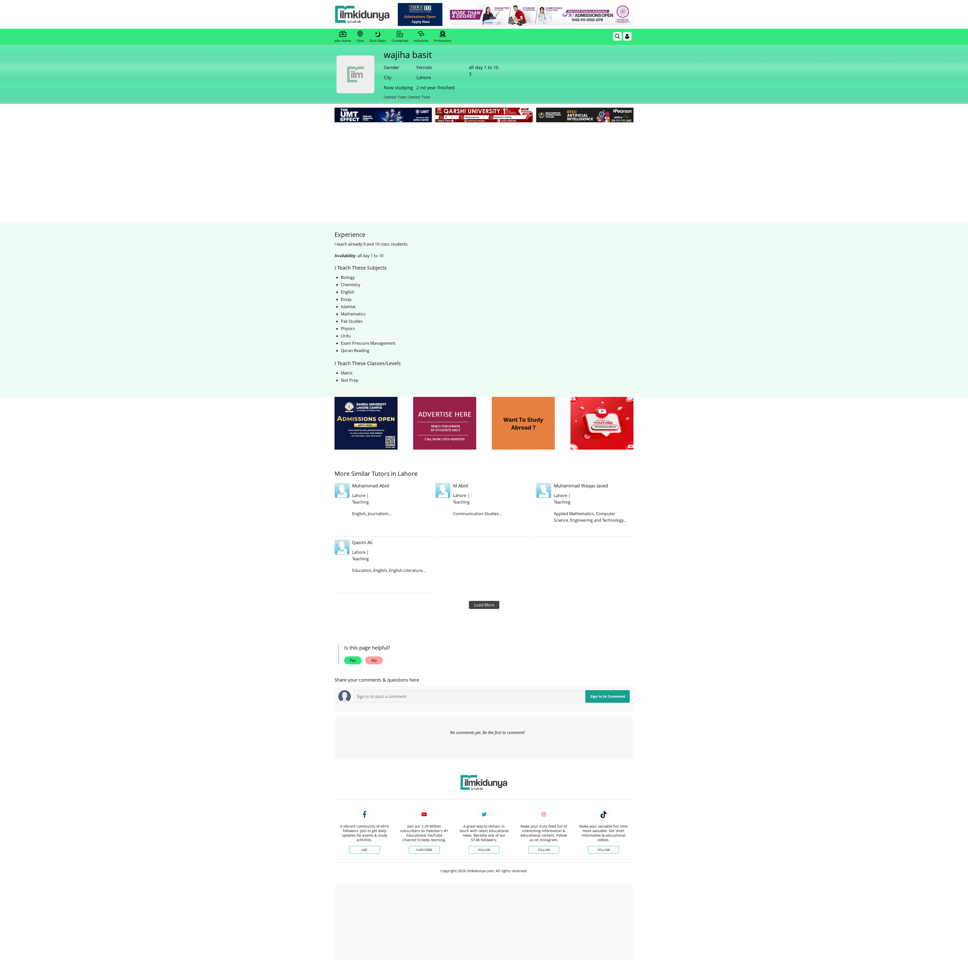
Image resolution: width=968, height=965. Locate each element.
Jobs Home (343, 40)
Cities (360, 40)
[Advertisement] (484, 161)
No (374, 660)
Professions (442, 40)
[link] (420, 14)
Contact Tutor (395, 97)
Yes (353, 660)
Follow (484, 850)
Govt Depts (377, 40)
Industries (421, 40)
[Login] (627, 36)
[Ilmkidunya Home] (362, 14)
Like (364, 850)
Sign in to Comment (607, 696)
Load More (484, 605)
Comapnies (399, 40)
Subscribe (424, 850)
